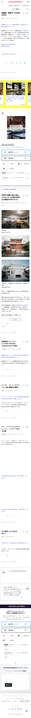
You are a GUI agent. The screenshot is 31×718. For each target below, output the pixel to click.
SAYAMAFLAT (18, 297)
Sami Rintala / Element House (8, 476)
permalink (13, 72)
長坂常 (3, 205)
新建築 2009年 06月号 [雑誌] (8, 44)
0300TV (11, 444)
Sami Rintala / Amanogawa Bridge (9, 509)
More (27, 173)
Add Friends (26, 163)
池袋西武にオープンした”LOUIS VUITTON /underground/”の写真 (9, 343)
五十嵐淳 (4, 549)
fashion (18, 349)
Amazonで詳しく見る (7, 54)
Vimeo (3, 478)
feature (24, 202)
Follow (25, 151)
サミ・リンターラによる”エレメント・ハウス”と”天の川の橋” (11, 428)
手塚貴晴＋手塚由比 (21, 34)
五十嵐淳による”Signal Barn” (9, 532)
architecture (9, 18)
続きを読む (15, 319)
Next (29, 107)
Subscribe (12, 168)
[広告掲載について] (26, 113)
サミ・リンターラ (6, 440)
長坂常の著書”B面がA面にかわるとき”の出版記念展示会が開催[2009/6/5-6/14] (11, 197)
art (17, 434)
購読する (8, 685)
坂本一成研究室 (17, 36)
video (16, 390)
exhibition (18, 202)
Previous (26, 107)
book (16, 18)
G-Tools (14, 54)
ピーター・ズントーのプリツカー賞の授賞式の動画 (10, 386)
